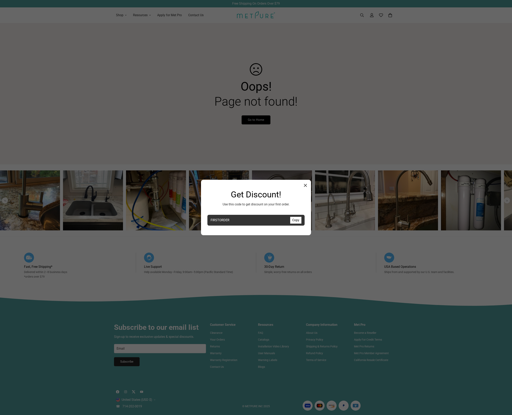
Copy (295, 220)
